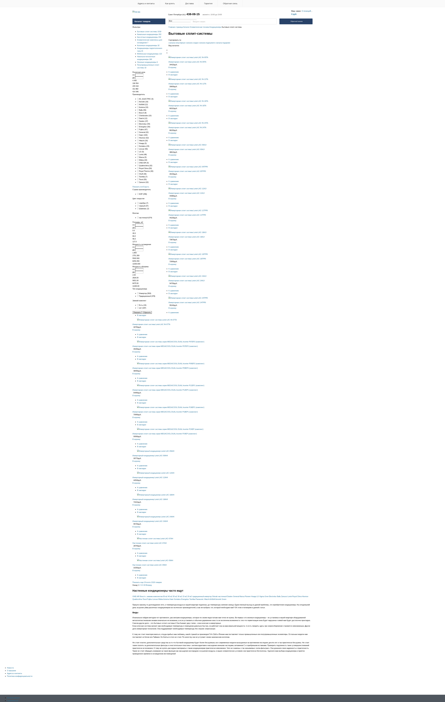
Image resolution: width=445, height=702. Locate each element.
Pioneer (248, 596)
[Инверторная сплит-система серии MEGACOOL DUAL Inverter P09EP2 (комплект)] (170, 364)
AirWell (212, 599)
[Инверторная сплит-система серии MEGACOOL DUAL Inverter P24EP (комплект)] (170, 429)
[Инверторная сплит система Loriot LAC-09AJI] (187, 145)
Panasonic (200, 599)
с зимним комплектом (154, 596)
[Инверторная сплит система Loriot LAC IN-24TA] (188, 123)
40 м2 (170, 596)
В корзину (172, 67)
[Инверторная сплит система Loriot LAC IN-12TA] (188, 79)
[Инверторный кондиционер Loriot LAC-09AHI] (155, 451)
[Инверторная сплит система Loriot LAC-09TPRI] (188, 167)
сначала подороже (222, 43)
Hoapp (253, 596)
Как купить (170, 3)
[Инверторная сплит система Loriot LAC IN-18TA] (188, 101)
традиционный (198, 596)
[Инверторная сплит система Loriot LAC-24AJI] (187, 276)
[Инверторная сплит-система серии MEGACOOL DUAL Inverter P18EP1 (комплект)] (170, 407)
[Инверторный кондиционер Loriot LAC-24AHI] (155, 517)
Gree (267, 596)
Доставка (189, 3)
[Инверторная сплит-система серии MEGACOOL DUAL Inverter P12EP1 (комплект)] (170, 385)
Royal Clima (297, 596)
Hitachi (206, 599)
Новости (10, 668)
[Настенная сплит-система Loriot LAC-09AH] (155, 560)
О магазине (11, 671)
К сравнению (173, 72)
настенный (222, 596)
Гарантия (208, 3)
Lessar (155, 599)
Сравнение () (12, 701)
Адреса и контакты (146, 3)
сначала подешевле (207, 43)
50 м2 (165, 596)
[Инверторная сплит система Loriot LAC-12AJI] (187, 189)
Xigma (261, 596)
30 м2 (180, 596)
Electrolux (273, 596)
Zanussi (284, 596)
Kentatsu (177, 599)
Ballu (279, 596)
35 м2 (175, 596)
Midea (160, 599)
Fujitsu (149, 599)
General (236, 596)
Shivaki (215, 596)
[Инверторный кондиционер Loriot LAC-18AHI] (155, 495)
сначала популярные (176, 43)
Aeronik (218, 599)
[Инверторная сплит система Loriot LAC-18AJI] (187, 232)
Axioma (166, 599)
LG (258, 596)
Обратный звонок (297, 21)
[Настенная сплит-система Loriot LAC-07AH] (155, 539)
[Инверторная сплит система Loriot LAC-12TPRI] (188, 210)
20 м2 (189, 596)
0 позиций (307, 11)
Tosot (145, 599)
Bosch (142, 596)
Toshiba (192, 599)
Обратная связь (230, 3)
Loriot (290, 596)
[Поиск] (273, 21)
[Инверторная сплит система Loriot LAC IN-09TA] (188, 57)
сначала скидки (192, 43)
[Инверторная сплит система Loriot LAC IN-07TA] (157, 320)
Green (224, 599)
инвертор (208, 596)
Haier (172, 599)
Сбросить (147, 312)
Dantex (230, 596)
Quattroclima (137, 599)
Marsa (242, 596)
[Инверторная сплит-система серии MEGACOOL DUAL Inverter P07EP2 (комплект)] (170, 342)
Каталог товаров (142, 21)
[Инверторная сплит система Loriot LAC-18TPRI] (188, 254)
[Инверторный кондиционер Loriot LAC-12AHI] (155, 473)
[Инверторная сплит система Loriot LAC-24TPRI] (188, 298)
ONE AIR (136, 596)
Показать (137, 312)
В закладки (172, 75)
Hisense (305, 596)
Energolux (185, 599)
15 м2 (185, 596)
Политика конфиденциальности (19, 676)
